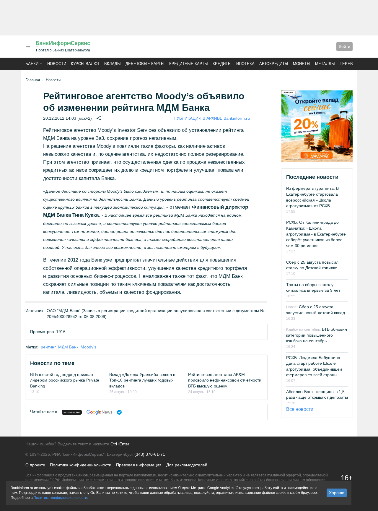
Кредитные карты (188, 63)
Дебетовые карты (145, 63)
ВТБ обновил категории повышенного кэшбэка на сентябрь (316, 335)
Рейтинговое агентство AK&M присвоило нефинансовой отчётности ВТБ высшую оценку (224, 380)
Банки (31, 63)
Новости (56, 63)
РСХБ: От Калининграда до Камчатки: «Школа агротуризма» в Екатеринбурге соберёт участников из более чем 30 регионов (316, 234)
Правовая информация (139, 465)
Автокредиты (273, 63)
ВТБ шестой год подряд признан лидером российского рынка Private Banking (64, 380)
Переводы (351, 63)
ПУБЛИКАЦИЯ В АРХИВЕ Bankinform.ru (212, 118)
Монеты (301, 63)
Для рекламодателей (186, 465)
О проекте (35, 465)
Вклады (112, 63)
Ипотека (245, 63)
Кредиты (222, 63)
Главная (32, 80)
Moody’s (88, 347)
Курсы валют (85, 63)
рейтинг (48, 347)
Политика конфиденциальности (80, 465)
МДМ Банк (68, 347)
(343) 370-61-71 (149, 454)
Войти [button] (344, 46)
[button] (28, 46)
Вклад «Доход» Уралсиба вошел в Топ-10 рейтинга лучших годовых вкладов (142, 380)
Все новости (299, 409)
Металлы (325, 63)
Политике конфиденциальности (60, 498)
